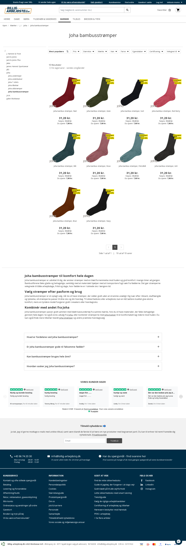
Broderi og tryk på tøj (13, 513)
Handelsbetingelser (58, 480)
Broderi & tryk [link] (92, 19)
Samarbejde (54, 513)
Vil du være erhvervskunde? (16, 518)
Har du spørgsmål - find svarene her (124, 456)
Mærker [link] (64, 19)
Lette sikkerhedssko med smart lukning (113, 493)
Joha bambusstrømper (39, 25)
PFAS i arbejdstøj (102, 513)
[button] (178, 541)
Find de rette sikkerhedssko (107, 480)
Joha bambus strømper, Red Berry (166, 111)
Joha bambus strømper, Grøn (99, 111)
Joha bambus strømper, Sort (132, 111)
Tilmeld (114, 440)
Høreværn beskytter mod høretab (110, 509)
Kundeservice (114, 2)
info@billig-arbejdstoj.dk (66, 456)
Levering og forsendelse (14, 488)
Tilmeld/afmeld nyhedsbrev (62, 518)
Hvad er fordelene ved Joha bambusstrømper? (52, 337)
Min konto (8, 501)
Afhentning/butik (11, 493)
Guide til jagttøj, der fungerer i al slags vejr (114, 484)
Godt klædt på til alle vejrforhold (109, 488)
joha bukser (110, 314)
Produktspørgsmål (58, 497)
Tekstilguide (100, 497)
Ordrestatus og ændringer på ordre (20, 505)
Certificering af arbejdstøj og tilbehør (112, 505)
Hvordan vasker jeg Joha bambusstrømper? (51, 366)
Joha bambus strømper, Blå (65, 166)
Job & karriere (55, 505)
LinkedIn (149, 484)
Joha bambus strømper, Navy (99, 221)
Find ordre (129, 2)
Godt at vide (101, 475)
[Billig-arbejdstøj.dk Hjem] (18, 10)
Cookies (52, 488)
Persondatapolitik (57, 484)
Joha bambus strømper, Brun (65, 221)
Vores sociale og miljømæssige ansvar (67, 522)
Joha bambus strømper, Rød (65, 111)
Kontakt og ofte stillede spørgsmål (19, 480)
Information (56, 475)
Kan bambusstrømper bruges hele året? (49, 356)
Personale (53, 509)
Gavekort (7, 509)
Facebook (149, 480)
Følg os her (146, 475)
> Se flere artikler (102, 518)
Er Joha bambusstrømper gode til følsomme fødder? (56, 346)
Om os (52, 501)
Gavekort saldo (145, 2)
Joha (25, 25)
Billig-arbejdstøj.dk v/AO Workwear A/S (25, 544)
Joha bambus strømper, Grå (166, 166)
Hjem (5, 25)
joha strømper (66, 318)
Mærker (13, 25)
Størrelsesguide (56, 493)
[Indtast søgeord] (127, 10)
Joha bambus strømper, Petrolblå (132, 166)
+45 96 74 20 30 (23, 456)
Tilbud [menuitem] (76, 19)
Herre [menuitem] (7, 19)
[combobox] (94, 10)
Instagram (150, 488)
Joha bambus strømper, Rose (99, 166)
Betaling (7, 484)
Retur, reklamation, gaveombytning (20, 497)
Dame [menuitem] (17, 19)
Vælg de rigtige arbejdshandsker (109, 501)
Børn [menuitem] (26, 19)
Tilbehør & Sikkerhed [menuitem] (44, 19)
